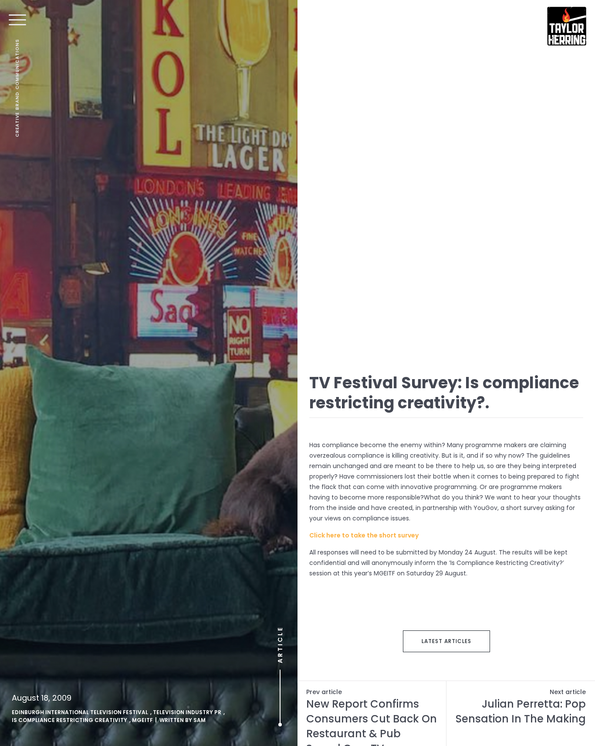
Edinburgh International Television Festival (80, 712)
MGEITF (142, 720)
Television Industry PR (187, 712)
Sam (199, 720)
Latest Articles (446, 641)
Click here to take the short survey (364, 535)
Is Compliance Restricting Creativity (69, 720)
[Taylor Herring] (566, 26)
